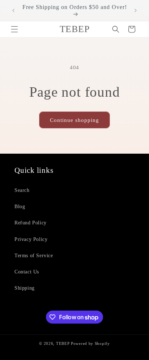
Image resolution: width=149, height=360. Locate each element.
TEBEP (63, 343)
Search (22, 190)
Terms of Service (33, 255)
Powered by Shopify (90, 343)
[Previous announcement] (13, 10)
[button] (14, 29)
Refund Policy (30, 222)
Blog (19, 206)
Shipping (24, 288)
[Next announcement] (136, 10)
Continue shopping (74, 120)
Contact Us (26, 272)
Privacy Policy (30, 239)
